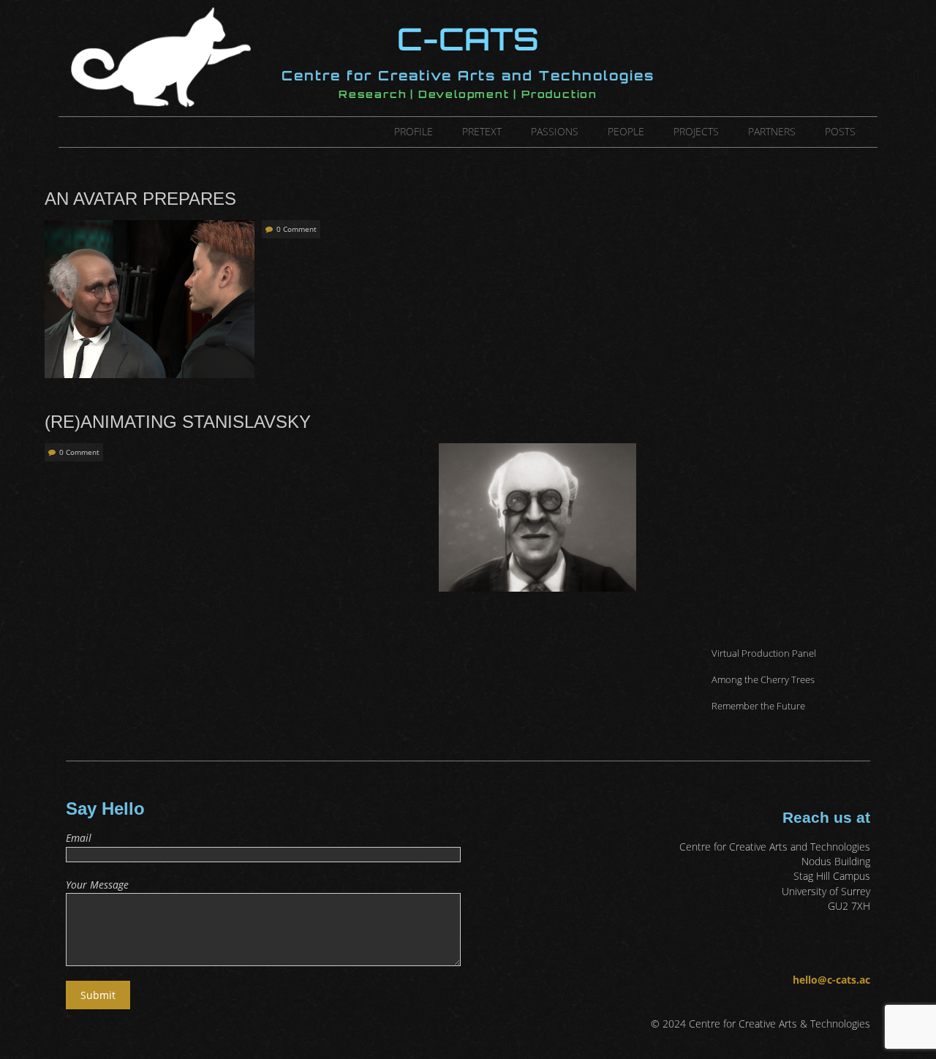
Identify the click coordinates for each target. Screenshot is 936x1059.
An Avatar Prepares (140, 198)
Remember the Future (758, 705)
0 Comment (296, 229)
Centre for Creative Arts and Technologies (468, 75)
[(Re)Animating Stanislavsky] (537, 450)
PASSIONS (554, 131)
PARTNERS (772, 131)
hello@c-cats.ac (831, 980)
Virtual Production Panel (764, 653)
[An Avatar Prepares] (149, 227)
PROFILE (413, 131)
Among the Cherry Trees (763, 679)
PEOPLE (626, 131)
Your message (97, 885)
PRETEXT (482, 131)
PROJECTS (696, 131)
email (78, 838)
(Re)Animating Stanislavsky (178, 421)
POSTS (840, 131)
